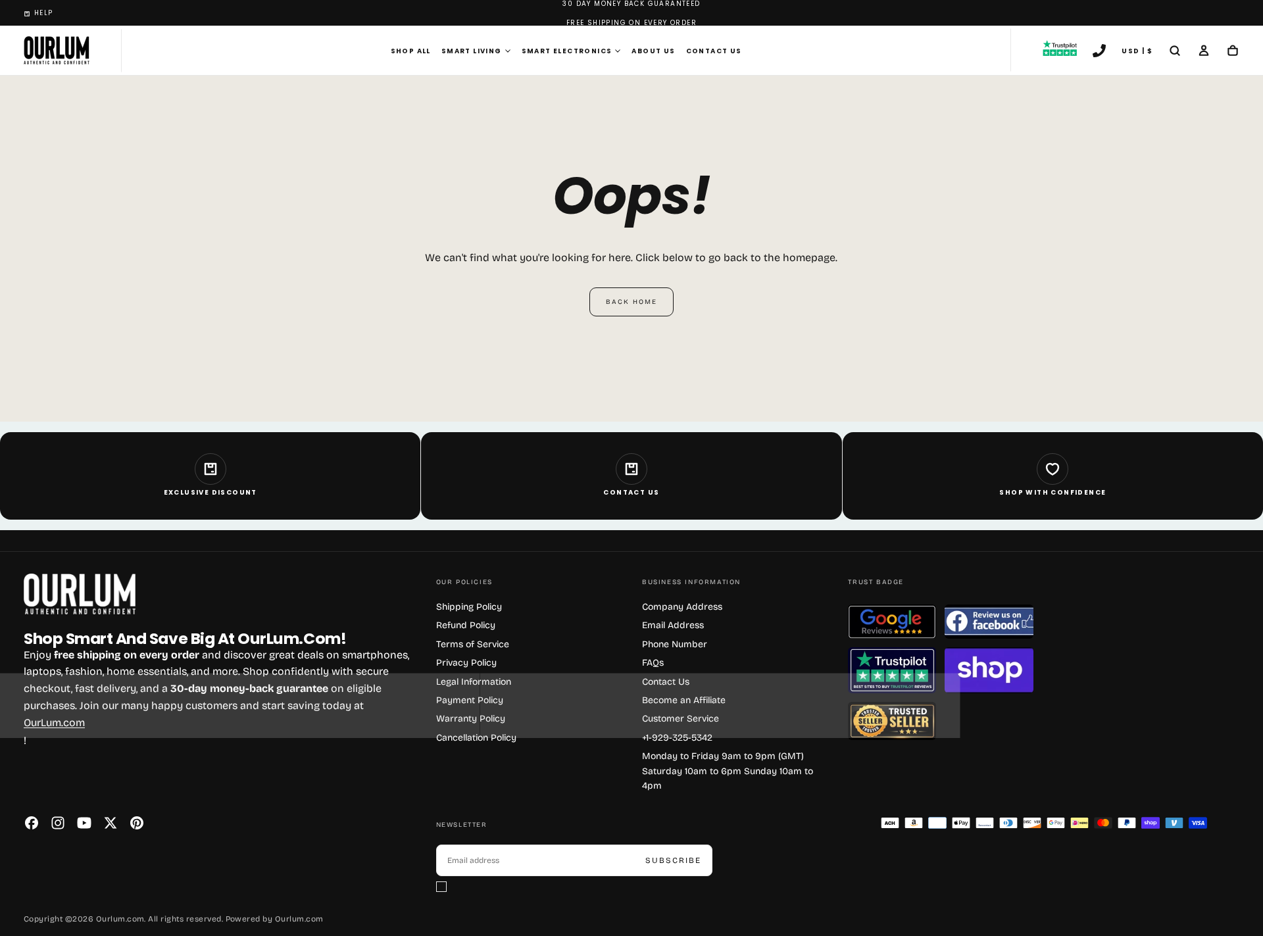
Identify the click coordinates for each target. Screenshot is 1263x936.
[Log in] (1203, 52)
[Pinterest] (137, 823)
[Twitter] (110, 823)
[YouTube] (84, 823)
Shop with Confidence (1052, 492)
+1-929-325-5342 (677, 737)
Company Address (682, 606)
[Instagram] (58, 823)
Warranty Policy (470, 718)
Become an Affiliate (684, 700)
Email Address (673, 625)
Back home (631, 302)
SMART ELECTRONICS (567, 51)
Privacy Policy (466, 662)
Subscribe (673, 860)
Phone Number (674, 644)
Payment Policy (469, 700)
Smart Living (471, 51)
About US (653, 51)
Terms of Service (472, 644)
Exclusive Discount (210, 492)
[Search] (1174, 52)
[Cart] (1232, 52)
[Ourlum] (80, 594)
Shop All (411, 51)
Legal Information (473, 681)
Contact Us (714, 51)
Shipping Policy (469, 606)
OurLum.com (54, 722)
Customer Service (680, 718)
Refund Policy (465, 625)
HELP (43, 13)
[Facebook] (31, 823)
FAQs (653, 662)
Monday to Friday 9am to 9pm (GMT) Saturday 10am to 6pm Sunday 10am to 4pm (727, 771)
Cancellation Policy (476, 737)
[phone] (1099, 52)
